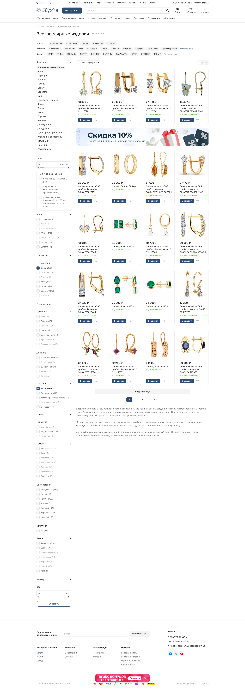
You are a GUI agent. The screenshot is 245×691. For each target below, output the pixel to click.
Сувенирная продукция (50, 132)
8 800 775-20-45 (181, 3)
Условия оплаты (129, 653)
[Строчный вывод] (202, 63)
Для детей (43, 128)
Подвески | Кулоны (48, 100)
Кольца (41, 83)
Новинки (42, 145)
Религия (42, 79)
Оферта (205, 683)
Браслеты (43, 92)
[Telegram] (176, 653)
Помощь (125, 647)
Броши (41, 108)
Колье (41, 104)
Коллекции (43, 141)
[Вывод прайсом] (206, 63)
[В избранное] (96, 120)
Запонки (42, 120)
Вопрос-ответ (128, 664)
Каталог (40, 653)
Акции (39, 657)
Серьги (41, 87)
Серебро (42, 75)
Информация (100, 647)
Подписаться (139, 633)
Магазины (98, 657)
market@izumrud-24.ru (179, 641)
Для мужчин (44, 124)
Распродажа (44, 149)
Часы (40, 112)
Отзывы (69, 657)
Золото (41, 71)
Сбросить (54, 604)
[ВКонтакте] (170, 653)
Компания (70, 647)
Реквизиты (98, 653)
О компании (71, 653)
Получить (135, 678)
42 (155, 399)
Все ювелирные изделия (51, 67)
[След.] (162, 399)
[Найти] (167, 11)
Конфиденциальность (187, 683)
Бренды (40, 660)
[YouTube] (181, 653)
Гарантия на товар (130, 660)
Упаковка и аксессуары (50, 136)
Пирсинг (42, 116)
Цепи (40, 96)
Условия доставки (130, 657)
